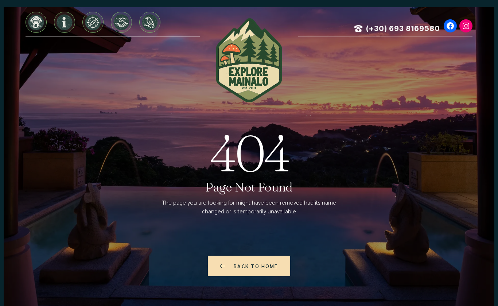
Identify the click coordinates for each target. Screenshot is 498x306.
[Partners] (121, 22)
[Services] (93, 22)
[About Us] (64, 22)
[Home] (36, 22)
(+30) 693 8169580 (403, 28)
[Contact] (149, 22)
